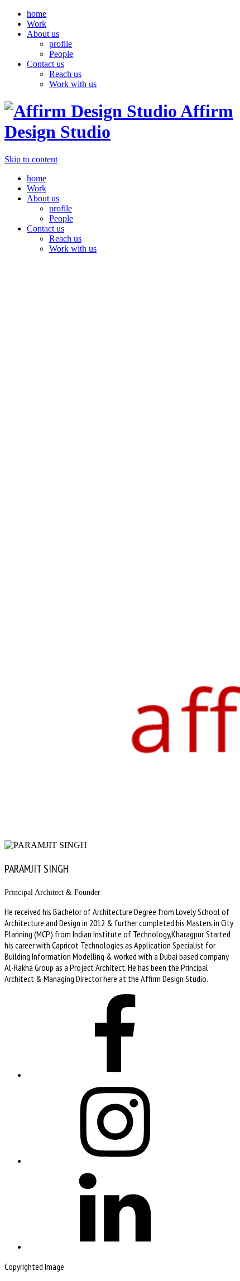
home (36, 13)
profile (60, 44)
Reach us (65, 74)
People (61, 54)
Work (36, 23)
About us (43, 33)
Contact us (45, 64)
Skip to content (30, 159)
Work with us (73, 84)
